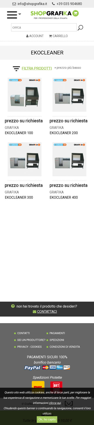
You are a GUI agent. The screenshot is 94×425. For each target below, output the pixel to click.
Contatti (23, 333)
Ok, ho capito (47, 419)
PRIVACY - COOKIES (29, 346)
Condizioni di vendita (65, 346)
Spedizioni (57, 340)
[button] (14, 15)
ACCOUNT (36, 36)
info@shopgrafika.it (32, 4)
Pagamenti (57, 333)
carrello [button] (60, 36)
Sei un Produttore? (31, 340)
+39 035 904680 (69, 4)
